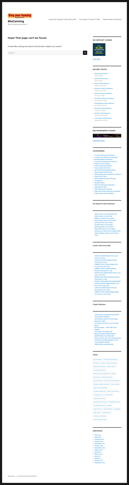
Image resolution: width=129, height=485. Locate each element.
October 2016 (99, 460)
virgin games (106, 412)
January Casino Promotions (103, 93)
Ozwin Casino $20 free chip (103, 216)
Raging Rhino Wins (101, 187)
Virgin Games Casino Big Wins (104, 193)
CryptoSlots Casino (99, 141)
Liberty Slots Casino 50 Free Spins (105, 220)
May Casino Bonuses (101, 73)
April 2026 (98, 437)
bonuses (96, 363)
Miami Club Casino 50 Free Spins (105, 229)
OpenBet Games (100, 183)
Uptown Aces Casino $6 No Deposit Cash (108, 231)
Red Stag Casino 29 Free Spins (104, 227)
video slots (97, 412)
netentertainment (100, 398)
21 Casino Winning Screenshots (105, 155)
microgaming (98, 395)
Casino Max (96, 59)
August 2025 (99, 450)
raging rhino (98, 409)
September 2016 (100, 463)
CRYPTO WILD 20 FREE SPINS (104, 344)
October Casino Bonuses (102, 113)
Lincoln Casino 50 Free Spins (104, 222)
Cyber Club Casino (100, 366)
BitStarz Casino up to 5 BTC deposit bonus (108, 338)
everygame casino (100, 370)
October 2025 (99, 446)
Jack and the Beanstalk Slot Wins (105, 170)
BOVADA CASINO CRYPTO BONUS (105, 334)
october (109, 405)
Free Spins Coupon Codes (89, 19)
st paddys (117, 409)
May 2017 (98, 456)
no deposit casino (99, 405)
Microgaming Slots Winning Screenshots (108, 174)
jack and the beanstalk (111, 380)
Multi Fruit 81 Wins (101, 176)
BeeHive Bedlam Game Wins (104, 159)
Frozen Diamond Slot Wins (103, 166)
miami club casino (113, 391)
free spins (97, 377)
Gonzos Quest (98, 380)
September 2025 (100, 448)
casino (103, 363)
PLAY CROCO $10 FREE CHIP (103, 332)
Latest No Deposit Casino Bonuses (62, 19)
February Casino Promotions (104, 88)
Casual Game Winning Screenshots (106, 161)
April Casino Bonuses (101, 78)
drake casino (111, 366)
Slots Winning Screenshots (103, 189)
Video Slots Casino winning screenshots (107, 191)
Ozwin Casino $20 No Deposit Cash (106, 214)
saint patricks (107, 409)
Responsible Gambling (112, 19)
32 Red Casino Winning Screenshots (106, 157)
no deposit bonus (114, 402)
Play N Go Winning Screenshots (105, 185)
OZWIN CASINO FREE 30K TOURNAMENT (108, 281)
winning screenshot (100, 419)
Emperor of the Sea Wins (102, 164)
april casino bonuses (110, 359)
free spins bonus (106, 377)
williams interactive (100, 416)
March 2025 (98, 454)
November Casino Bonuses (103, 108)
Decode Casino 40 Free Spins (104, 225)
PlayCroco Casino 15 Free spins (104, 218)
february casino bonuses (101, 373)
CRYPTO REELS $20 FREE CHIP (104, 336)
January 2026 (99, 441)
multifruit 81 (108, 395)
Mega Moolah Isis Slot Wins (103, 172)
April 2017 (98, 458)
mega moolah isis (99, 391)
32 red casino (98, 359)
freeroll (113, 373)
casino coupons (112, 363)
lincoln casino (115, 384)
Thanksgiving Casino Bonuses (104, 103)
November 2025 (100, 443)
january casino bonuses (101, 384)
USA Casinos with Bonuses (103, 118)
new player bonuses (100, 402)
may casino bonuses (100, 387)
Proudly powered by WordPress (27, 476)
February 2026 (99, 439)
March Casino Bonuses (102, 83)
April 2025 (98, 452)
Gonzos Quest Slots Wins (103, 168)
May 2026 (98, 435)
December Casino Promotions (104, 98)
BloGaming (16, 21)
